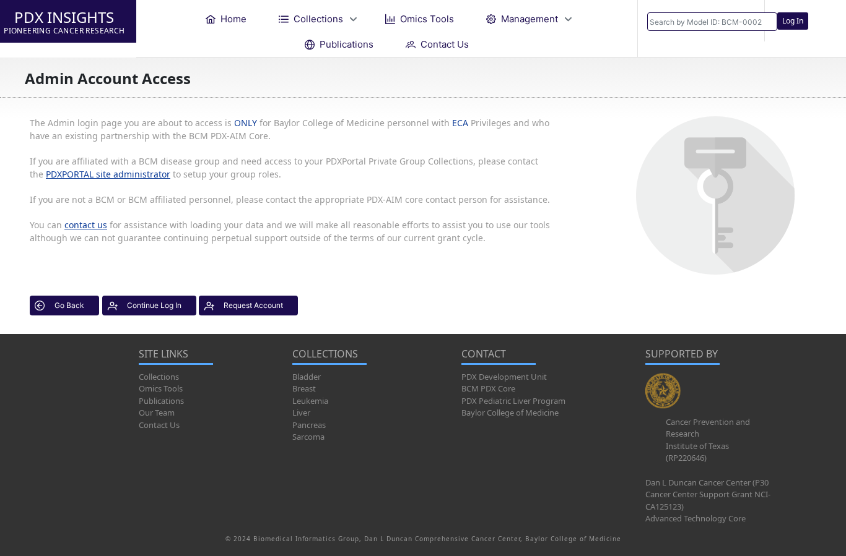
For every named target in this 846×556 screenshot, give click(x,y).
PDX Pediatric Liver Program (513, 400)
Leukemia (310, 400)
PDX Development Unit (504, 376)
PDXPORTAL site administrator (108, 174)
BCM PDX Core (488, 388)
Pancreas (309, 424)
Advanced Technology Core (695, 518)
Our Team (157, 412)
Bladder (306, 376)
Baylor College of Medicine (510, 412)
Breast (304, 388)
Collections (159, 376)
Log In (792, 20)
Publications (161, 400)
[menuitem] (226, 19)
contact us (85, 225)
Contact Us (159, 424)
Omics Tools (161, 388)
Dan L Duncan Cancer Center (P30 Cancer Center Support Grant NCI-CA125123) (707, 494)
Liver (301, 412)
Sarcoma (308, 436)
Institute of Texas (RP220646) (697, 452)
